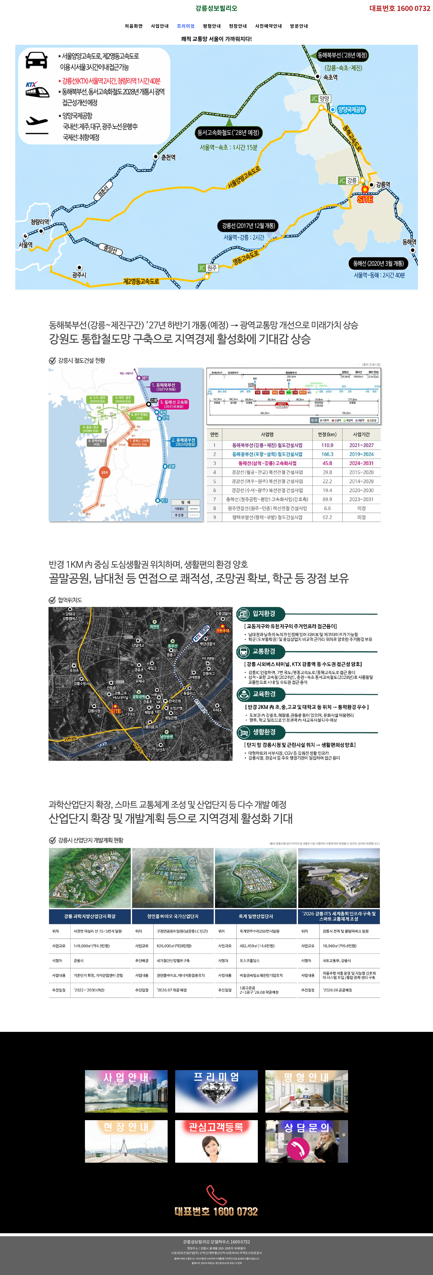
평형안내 (212, 26)
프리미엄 (186, 26)
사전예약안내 (268, 26)
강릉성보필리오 (216, 9)
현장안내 (238, 26)
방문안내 (299, 26)
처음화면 (134, 26)
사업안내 (160, 26)
